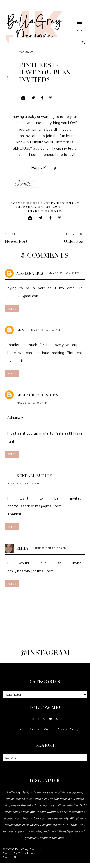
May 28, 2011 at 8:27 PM (32, 402)
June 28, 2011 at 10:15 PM (50, 548)
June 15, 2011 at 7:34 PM (23, 483)
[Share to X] (33, 97)
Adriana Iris (30, 273)
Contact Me (39, 729)
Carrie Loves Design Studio (18, 855)
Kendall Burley (34, 475)
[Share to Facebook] (42, 97)
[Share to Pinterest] (51, 97)
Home (17, 729)
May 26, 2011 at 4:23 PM (64, 273)
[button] (77, 26)
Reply (12, 308)
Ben (20, 330)
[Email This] (23, 97)
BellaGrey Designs (37, 395)
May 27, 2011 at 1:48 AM (45, 330)
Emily (22, 548)
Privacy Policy (67, 729)
